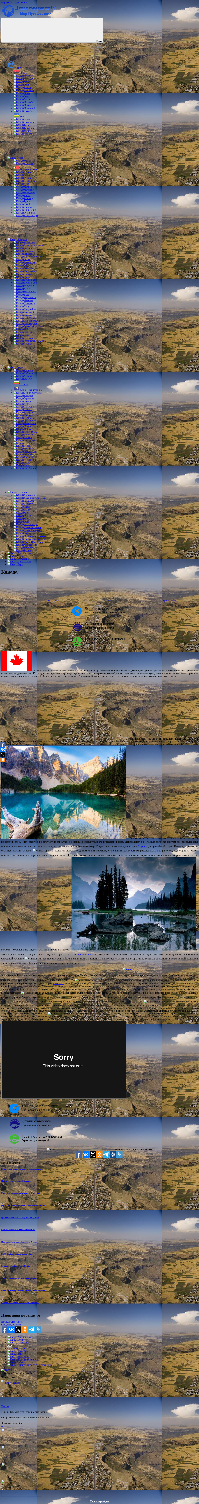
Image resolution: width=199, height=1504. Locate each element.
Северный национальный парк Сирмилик (20, 1302)
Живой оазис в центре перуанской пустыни (20, 1193)
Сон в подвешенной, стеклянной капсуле (19, 1278)
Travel (109, 600)
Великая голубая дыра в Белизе (15, 1266)
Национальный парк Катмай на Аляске (19, 1242)
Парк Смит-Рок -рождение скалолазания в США (23, 1205)
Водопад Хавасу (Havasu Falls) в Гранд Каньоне (23, 1290)
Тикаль (5, 1406)
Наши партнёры (99, 1501)
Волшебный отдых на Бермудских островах (21, 1169)
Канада (174, 600)
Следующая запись (11, 1324)
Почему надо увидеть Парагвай (15, 1181)
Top (3, 1427)
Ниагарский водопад (84, 954)
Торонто (143, 846)
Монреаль (58, 983)
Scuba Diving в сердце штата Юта (16, 1254)
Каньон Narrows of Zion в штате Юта (18, 1229)
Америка (164, 600)
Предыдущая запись (12, 1321)
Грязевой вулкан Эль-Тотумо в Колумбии (20, 1217)
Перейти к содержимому (14, 2)
